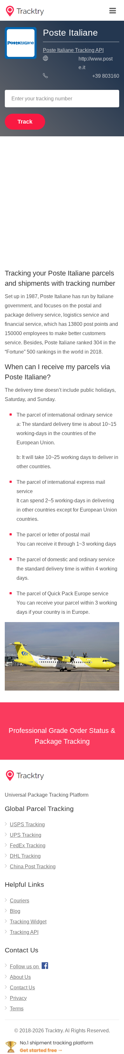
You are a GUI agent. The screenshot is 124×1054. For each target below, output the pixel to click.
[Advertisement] (62, 200)
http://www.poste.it (96, 63)
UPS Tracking (25, 835)
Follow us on (29, 965)
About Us (20, 977)
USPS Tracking (27, 824)
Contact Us (22, 987)
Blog (15, 911)
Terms (17, 1008)
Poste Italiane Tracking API (73, 50)
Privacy (18, 998)
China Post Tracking (33, 866)
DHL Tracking (25, 856)
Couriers (19, 900)
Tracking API (24, 932)
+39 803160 (105, 76)
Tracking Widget (28, 921)
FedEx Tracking (27, 845)
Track (24, 121)
